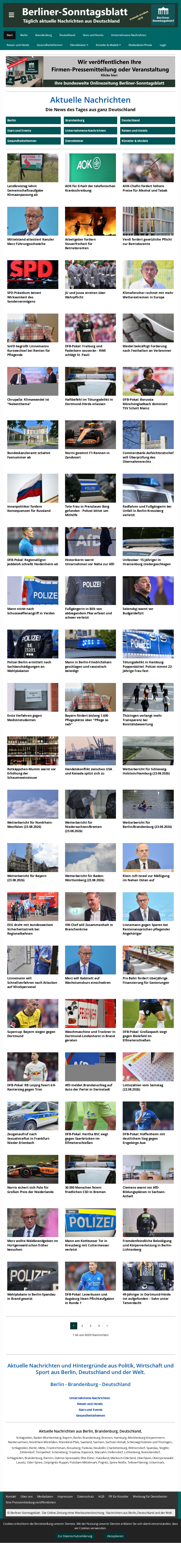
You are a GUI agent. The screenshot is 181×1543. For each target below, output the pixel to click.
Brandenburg (43, 35)
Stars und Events (93, 35)
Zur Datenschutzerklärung (75, 1536)
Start (10, 35)
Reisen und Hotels (18, 45)
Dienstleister (78, 45)
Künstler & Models (107, 45)
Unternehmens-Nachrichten (128, 35)
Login (163, 45)
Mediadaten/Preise (140, 45)
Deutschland (67, 35)
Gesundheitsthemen (49, 45)
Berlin (24, 35)
